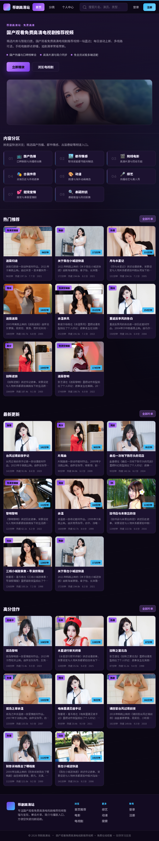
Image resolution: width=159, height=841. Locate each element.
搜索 (105, 821)
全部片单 (147, 219)
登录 (136, 7)
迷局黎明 (63, 376)
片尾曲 (62, 455)
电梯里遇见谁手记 (69, 708)
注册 (149, 7)
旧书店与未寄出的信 (123, 513)
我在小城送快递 (68, 766)
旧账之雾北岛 (118, 650)
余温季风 (63, 318)
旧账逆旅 (12, 376)
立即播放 (18, 67)
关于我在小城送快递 (71, 261)
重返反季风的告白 (121, 318)
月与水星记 (117, 261)
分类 (52, 7)
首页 (38, 7)
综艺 (105, 809)
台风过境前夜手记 (17, 455)
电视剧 (79, 821)
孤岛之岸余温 (14, 708)
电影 (77, 815)
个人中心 (68, 7)
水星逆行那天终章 (69, 650)
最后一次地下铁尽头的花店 (127, 455)
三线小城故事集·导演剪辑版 (25, 571)
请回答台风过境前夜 (123, 708)
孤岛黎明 (12, 650)
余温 (61, 513)
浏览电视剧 (45, 67)
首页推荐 (80, 809)
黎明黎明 (12, 513)
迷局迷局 (12, 318)
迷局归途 (12, 261)
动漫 (105, 815)
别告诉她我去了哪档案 (20, 766)
